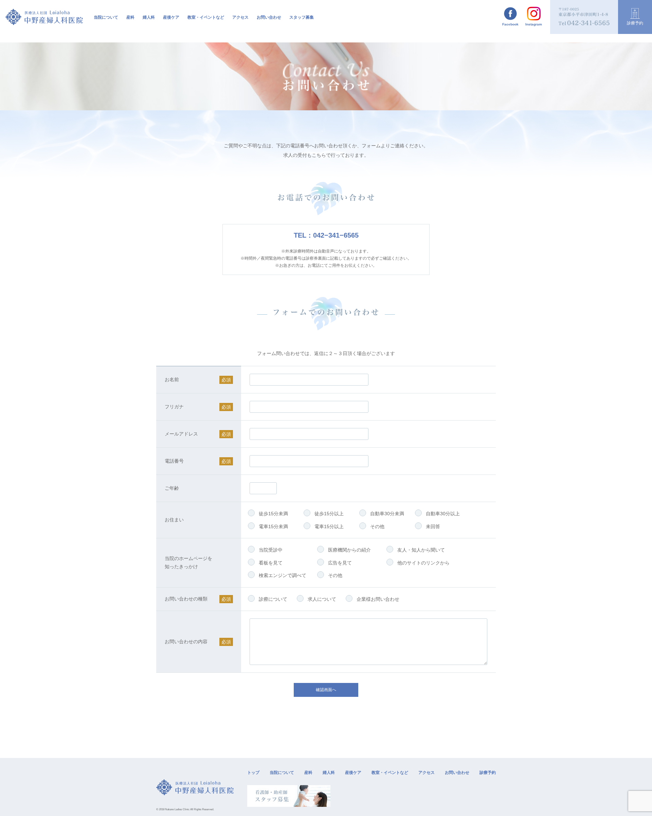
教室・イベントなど (390, 772)
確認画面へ (326, 689)
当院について (282, 772)
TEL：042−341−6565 (326, 235)
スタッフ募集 (301, 17)
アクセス (240, 17)
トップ (253, 772)
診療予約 (487, 772)
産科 (308, 772)
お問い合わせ (269, 17)
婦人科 (149, 17)
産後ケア (171, 17)
